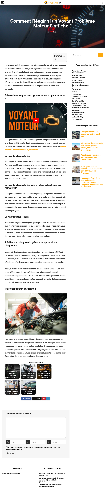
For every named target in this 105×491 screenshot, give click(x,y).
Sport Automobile (78, 101)
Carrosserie (76, 87)
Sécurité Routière (78, 83)
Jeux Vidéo (76, 98)
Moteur (55, 32)
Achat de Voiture (77, 75)
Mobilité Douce (77, 114)
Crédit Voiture (77, 80)
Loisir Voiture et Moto (79, 97)
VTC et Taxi (76, 110)
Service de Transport (79, 103)
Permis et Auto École (79, 105)
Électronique (76, 89)
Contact (4, 473)
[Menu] (2, 2)
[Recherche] (100, 55)
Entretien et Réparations (80, 85)
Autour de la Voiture (79, 71)
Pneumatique (76, 94)
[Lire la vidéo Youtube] (36, 120)
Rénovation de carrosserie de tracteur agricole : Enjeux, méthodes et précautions (51, 480)
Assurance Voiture (78, 78)
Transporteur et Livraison (81, 108)
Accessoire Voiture (78, 73)
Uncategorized (77, 119)
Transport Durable (78, 113)
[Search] (101, 2)
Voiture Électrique (78, 117)
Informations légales (14, 473)
